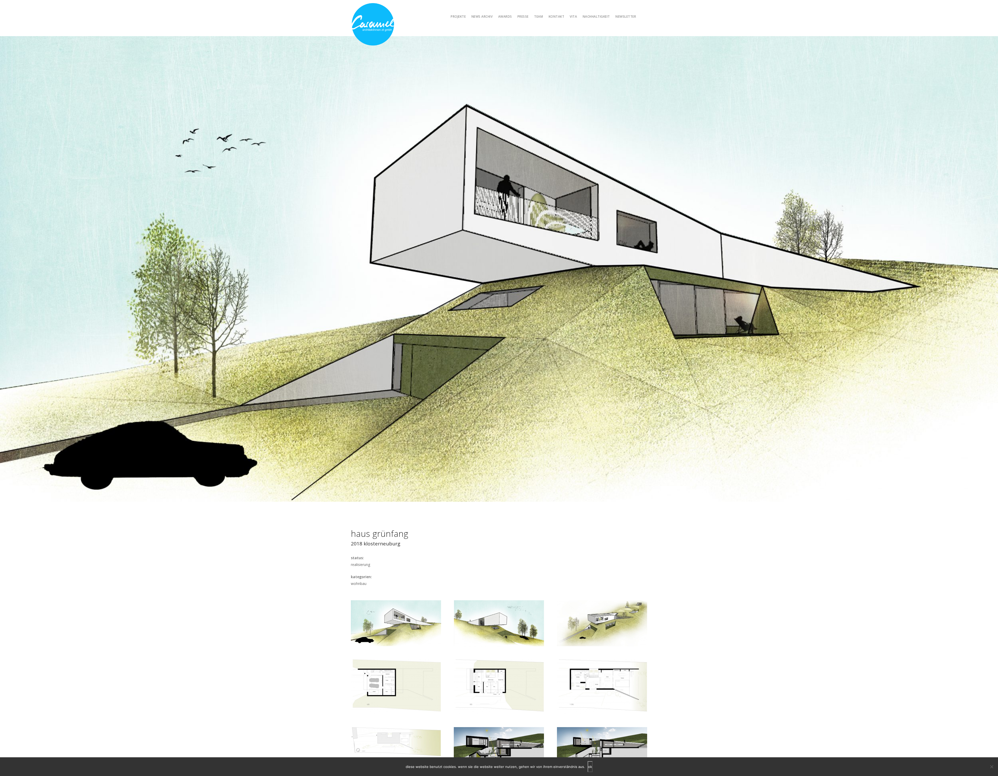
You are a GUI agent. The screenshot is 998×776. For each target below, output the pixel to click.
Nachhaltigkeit (596, 16)
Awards (505, 16)
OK (590, 767)
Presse (523, 16)
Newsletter (625, 16)
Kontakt (556, 16)
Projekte (458, 16)
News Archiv (482, 16)
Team (538, 16)
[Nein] (991, 766)
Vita (573, 16)
